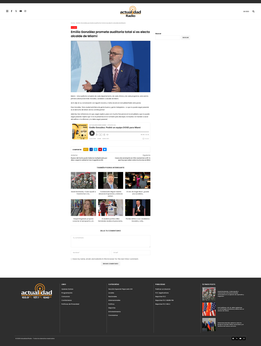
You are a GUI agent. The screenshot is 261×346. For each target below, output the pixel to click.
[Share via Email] (105, 149)
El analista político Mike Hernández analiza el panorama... (110, 220)
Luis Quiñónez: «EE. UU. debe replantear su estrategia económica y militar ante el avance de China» (231, 309)
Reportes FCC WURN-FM (164, 300)
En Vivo (246, 11)
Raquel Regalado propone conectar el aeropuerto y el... (83, 220)
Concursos (65, 297)
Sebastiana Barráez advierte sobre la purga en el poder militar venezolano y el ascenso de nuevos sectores (230, 324)
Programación (66, 293)
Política (111, 304)
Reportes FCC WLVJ (162, 304)
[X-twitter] (16, 11)
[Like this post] (86, 149)
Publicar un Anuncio (162, 289)
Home (73, 23)
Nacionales (112, 297)
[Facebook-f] (12, 11)
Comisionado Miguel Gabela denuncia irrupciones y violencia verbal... (111, 194)
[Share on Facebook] (91, 149)
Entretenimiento (114, 312)
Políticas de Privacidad (70, 304)
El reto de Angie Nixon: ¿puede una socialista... (138, 193)
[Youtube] (21, 11)
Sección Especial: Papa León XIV (120, 289)
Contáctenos (66, 300)
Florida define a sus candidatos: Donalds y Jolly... (138, 220)
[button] (253, 11)
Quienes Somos (67, 289)
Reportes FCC (160, 297)
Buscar (158, 33)
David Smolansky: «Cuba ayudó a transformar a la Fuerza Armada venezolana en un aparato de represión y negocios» (231, 294)
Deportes (111, 308)
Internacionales (114, 300)
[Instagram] (25, 11)
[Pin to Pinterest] (100, 149)
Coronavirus (113, 315)
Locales (111, 293)
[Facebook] (233, 338)
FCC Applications (162, 293)
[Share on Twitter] (95, 149)
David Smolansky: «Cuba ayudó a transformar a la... (83, 193)
